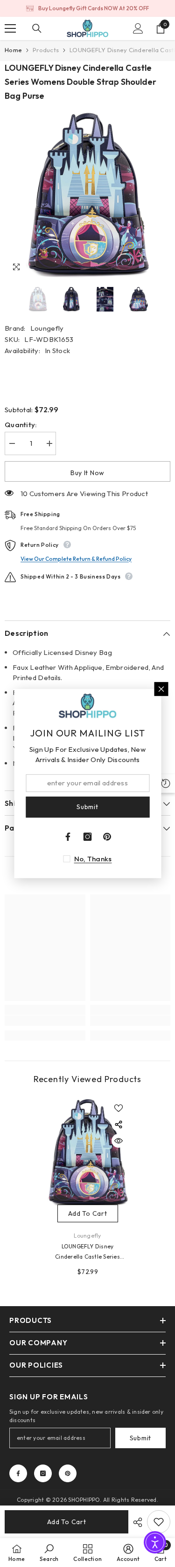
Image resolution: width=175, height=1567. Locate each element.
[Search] (36, 28)
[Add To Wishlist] (158, 1521)
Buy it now (87, 473)
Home (13, 50)
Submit (140, 1438)
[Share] (135, 1522)
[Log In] (138, 28)
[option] (87, 8)
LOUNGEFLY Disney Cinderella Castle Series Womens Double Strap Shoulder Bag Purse (87, 1252)
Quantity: (21, 424)
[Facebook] (18, 1473)
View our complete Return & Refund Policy (76, 558)
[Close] (161, 689)
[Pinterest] (68, 1473)
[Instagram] (43, 1473)
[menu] (10, 28)
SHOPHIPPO (84, 1499)
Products (46, 50)
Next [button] (168, 299)
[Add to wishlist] (119, 1108)
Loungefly (47, 328)
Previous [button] (7, 299)
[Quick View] (119, 1141)
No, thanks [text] (93, 858)
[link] (45, 1020)
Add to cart (66, 1522)
